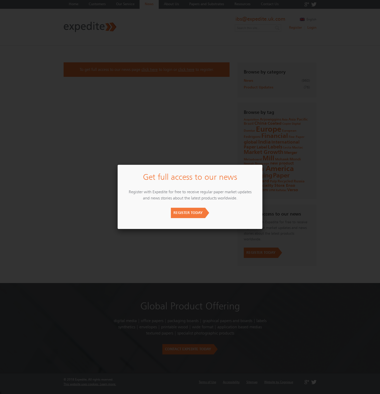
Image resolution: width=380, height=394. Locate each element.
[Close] (262, 164)
